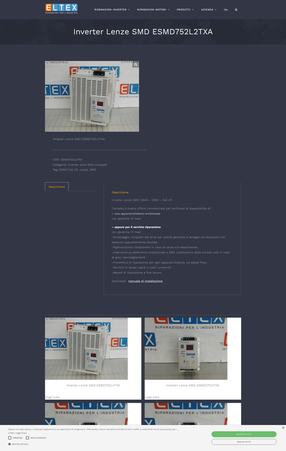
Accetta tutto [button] (244, 434)
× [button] (283, 428)
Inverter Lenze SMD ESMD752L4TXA (93, 385)
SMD (93, 169)
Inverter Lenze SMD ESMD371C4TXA (192, 385)
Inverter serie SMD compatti (87, 164)
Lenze (84, 169)
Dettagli (86, 349)
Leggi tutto (52, 397)
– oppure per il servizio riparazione (136, 227)
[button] (236, 9)
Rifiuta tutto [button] (244, 442)
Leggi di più (21, 432)
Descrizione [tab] (57, 186)
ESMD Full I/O (68, 169)
